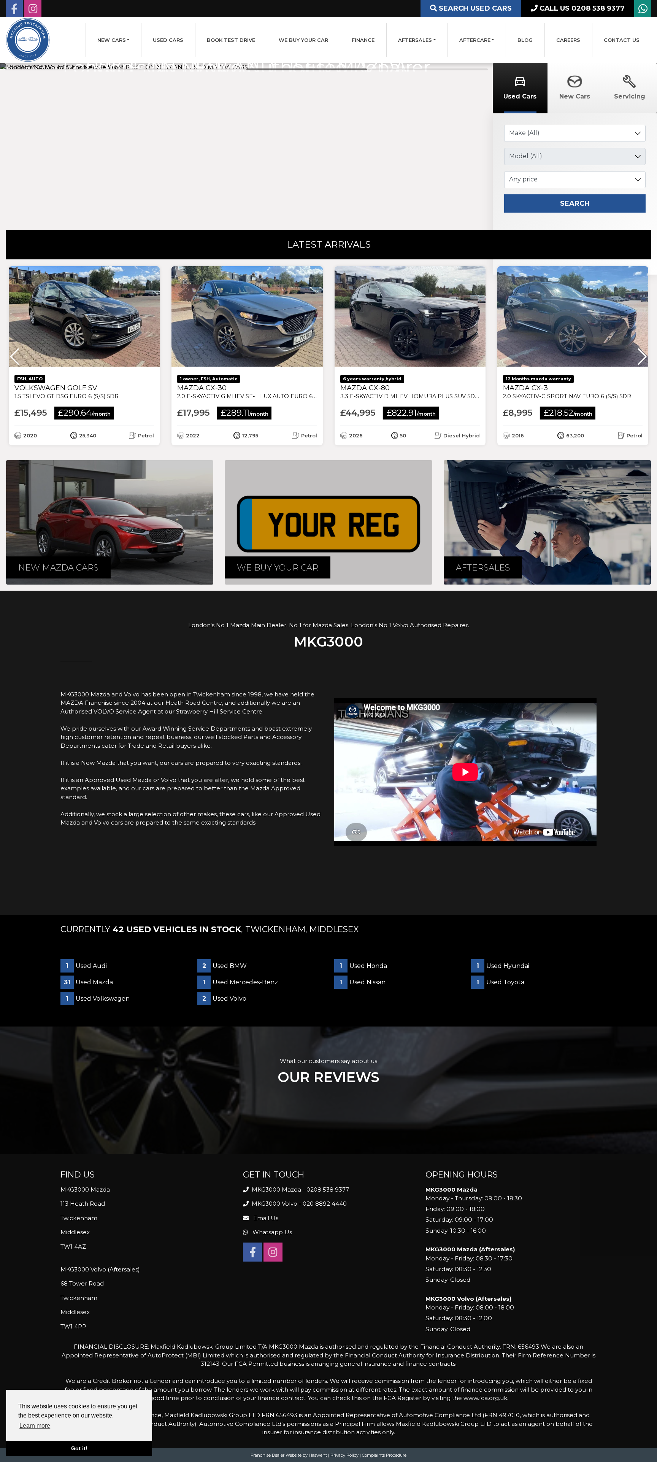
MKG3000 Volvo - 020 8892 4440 (298, 1203)
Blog (525, 40)
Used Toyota (500, 982)
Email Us (265, 1218)
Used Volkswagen (98, 998)
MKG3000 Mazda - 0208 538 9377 (299, 1189)
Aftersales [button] (415, 40)
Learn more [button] (34, 1425)
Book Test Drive (231, 40)
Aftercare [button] (474, 40)
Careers (568, 40)
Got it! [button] (79, 1448)
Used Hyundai (502, 965)
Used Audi (86, 965)
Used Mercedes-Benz (240, 982)
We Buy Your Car (303, 40)
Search (575, 203)
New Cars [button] (111, 40)
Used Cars (168, 40)
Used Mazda (88, 982)
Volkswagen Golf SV (66, 392)
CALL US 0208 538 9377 (581, 8)
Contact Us (622, 40)
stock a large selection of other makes (161, 814)
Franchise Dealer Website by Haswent (289, 1455)
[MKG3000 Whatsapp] (642, 10)
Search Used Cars (474, 8)
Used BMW (224, 965)
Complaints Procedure (384, 1455)
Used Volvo (224, 998)
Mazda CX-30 (258, 392)
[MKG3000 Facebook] (14, 10)
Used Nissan (363, 982)
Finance (363, 40)
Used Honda (363, 965)
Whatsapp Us (271, 1232)
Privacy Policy (344, 1455)
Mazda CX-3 (567, 392)
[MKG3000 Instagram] (32, 10)
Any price (523, 179)
